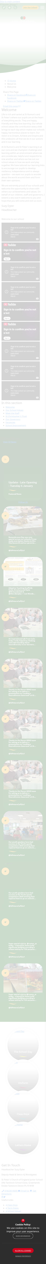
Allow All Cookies (23, 1250)
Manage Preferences (23, 1256)
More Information (23, 1236)
